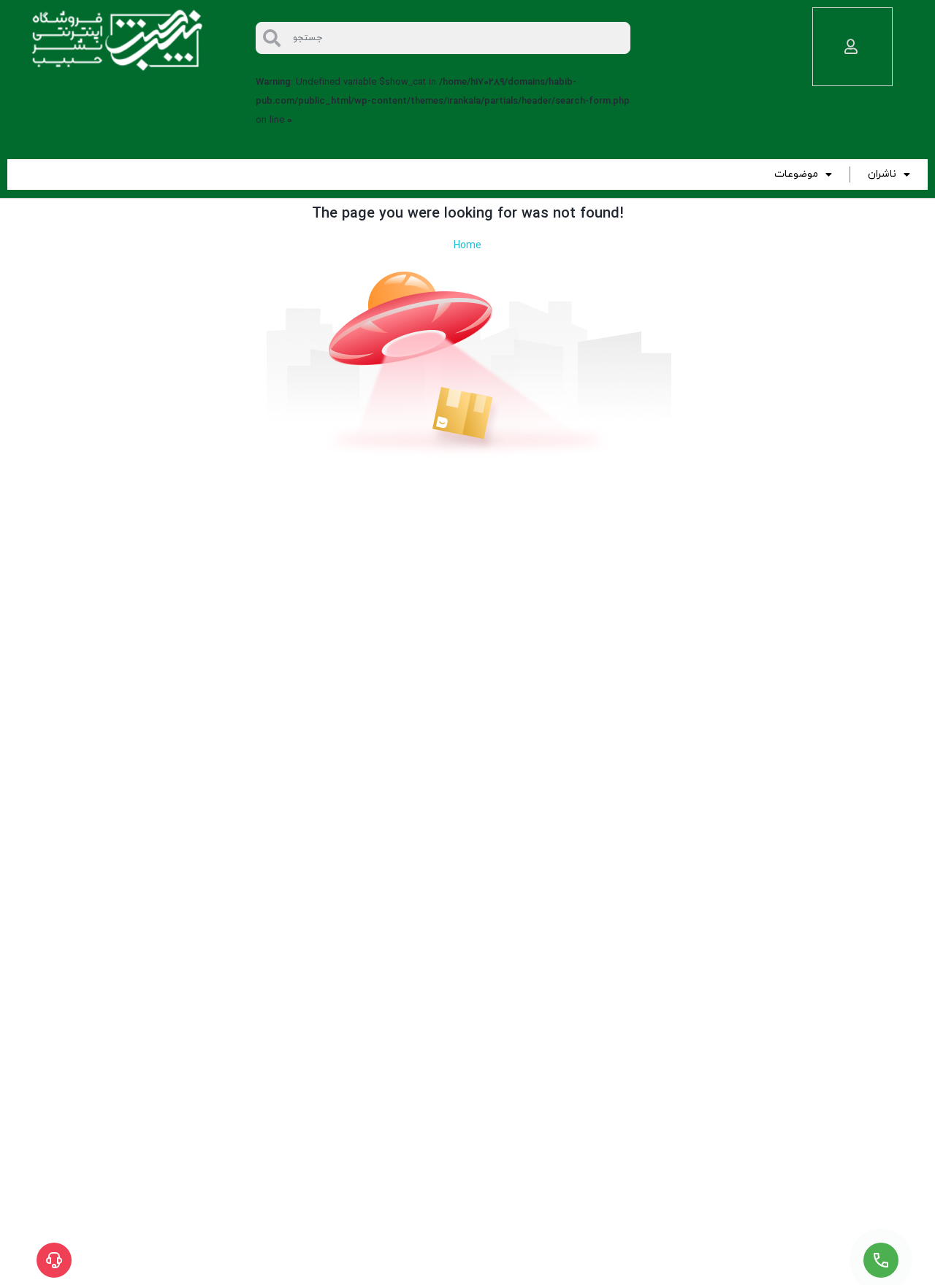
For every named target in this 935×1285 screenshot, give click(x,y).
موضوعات (796, 174)
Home (467, 246)
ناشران (882, 174)
